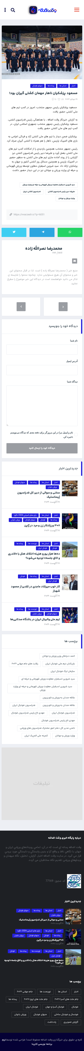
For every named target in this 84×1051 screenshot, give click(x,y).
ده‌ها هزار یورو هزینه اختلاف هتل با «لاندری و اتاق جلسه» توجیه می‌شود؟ (34, 556)
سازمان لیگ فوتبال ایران (63, 671)
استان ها (62, 992)
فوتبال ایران (32, 1007)
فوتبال (74, 1007)
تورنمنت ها (45, 992)
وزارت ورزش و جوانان (66, 198)
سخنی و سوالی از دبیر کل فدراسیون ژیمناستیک (38, 495)
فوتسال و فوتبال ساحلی (66, 1014)
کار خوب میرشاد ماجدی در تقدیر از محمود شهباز (35, 588)
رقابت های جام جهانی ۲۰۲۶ (25, 664)
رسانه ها (13, 999)
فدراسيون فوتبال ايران (23, 705)
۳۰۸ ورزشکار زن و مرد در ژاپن (42, 525)
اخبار (76, 992)
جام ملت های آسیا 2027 (66, 999)
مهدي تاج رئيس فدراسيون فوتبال (28, 713)
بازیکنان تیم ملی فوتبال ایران (60, 664)
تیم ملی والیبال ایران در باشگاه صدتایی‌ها (35, 619)
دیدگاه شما (72, 381)
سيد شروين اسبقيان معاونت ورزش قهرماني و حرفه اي (48, 679)
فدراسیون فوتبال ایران (63, 713)
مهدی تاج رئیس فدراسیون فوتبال (58, 720)
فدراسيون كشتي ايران (32, 191)
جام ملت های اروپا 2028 (35, 999)
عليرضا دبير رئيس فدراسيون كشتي (61, 191)
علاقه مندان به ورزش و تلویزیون (59, 705)
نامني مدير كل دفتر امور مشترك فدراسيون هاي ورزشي (47, 728)
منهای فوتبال (40, 1014)
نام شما (74, 340)
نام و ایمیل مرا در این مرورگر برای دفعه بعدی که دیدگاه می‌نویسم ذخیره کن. (41, 434)
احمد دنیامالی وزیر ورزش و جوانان (58, 656)
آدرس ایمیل (72, 361)
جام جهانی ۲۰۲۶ (25, 992)
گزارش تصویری (70, 1022)
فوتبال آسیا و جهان (54, 1007)
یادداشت (51, 1022)
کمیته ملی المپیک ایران (36, 736)
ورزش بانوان (20, 1014)
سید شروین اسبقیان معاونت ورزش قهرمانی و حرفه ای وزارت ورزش (48, 184)
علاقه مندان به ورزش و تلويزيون (59, 698)
